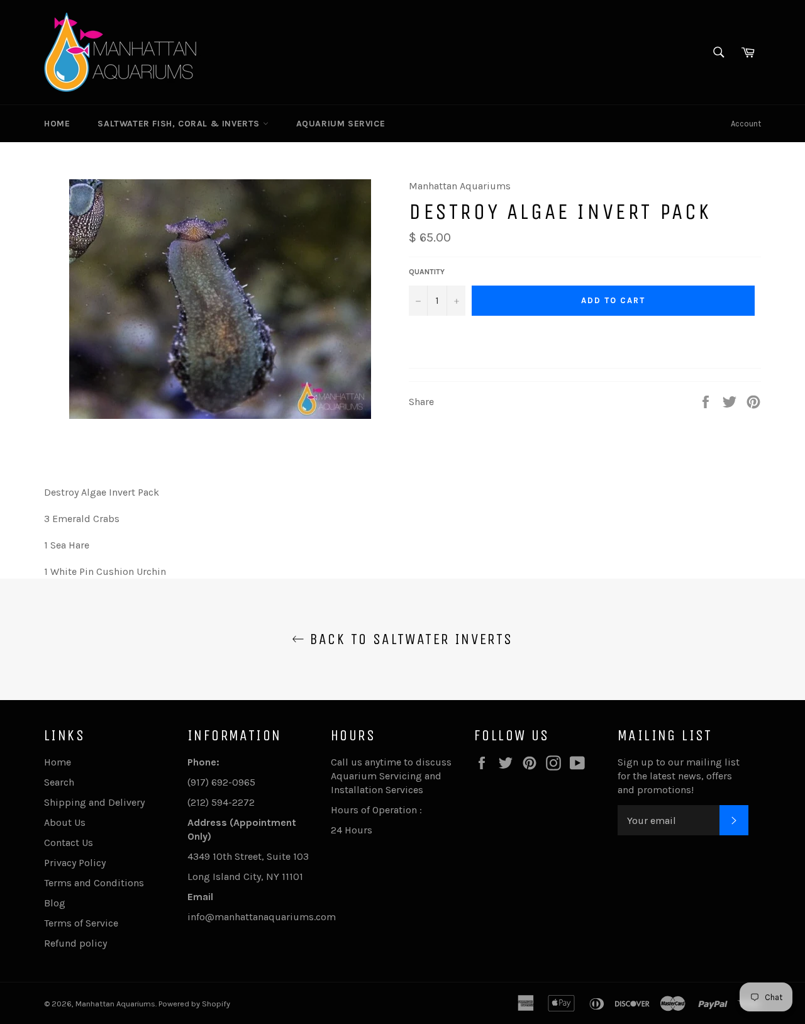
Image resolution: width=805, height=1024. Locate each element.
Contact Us (68, 843)
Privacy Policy (75, 863)
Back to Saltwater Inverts (408, 639)
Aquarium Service (341, 123)
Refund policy (75, 943)
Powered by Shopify (194, 1003)
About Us (65, 822)
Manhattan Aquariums (115, 1003)
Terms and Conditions (94, 883)
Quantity (427, 271)
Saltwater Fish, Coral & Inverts (179, 123)
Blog (54, 903)
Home (57, 123)
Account (746, 123)
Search (59, 782)
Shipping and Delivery (94, 802)
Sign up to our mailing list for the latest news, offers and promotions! (679, 776)
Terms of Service (81, 923)
